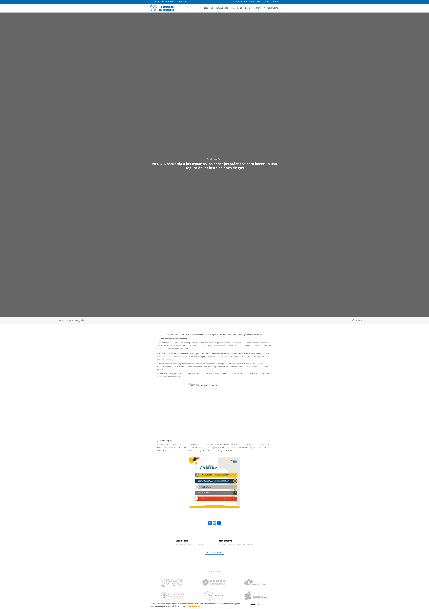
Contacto (257, 8)
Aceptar (255, 605)
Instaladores (222, 8)
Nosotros (208, 8)
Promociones (236, 8)
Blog (247, 8)
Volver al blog (214, 552)
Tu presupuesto (271, 8)
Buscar (359, 320)
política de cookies (193, 606)
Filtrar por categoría (73, 320)
